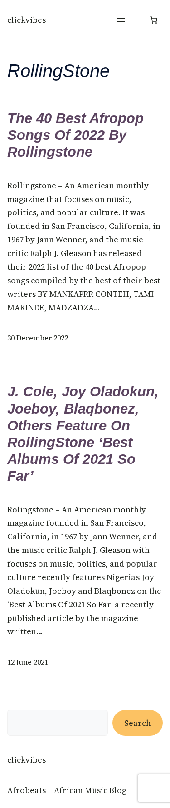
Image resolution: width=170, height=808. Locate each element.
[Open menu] (121, 20)
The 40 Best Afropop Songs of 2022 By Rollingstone (75, 135)
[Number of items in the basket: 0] (154, 20)
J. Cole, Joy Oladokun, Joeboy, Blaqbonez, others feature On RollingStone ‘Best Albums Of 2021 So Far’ (83, 434)
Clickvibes (26, 19)
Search (137, 723)
